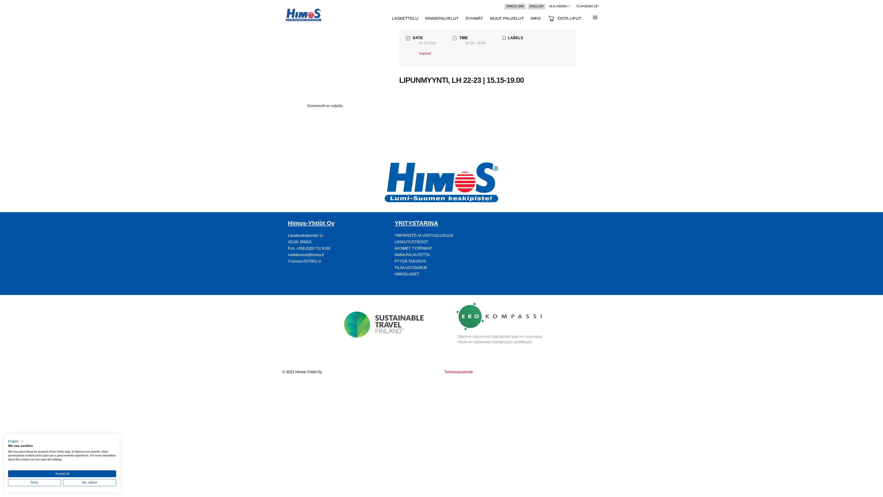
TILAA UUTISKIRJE (411, 268)
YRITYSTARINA (416, 223)
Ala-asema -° (560, 6)
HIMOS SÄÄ (515, 6)
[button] (16, 441)
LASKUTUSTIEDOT (411, 242)
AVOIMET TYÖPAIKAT (413, 248)
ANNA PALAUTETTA (412, 255)
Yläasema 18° (587, 6)
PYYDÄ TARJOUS (410, 261)
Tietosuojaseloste (458, 372)
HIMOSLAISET (407, 274)
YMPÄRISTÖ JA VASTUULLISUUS (424, 235)
